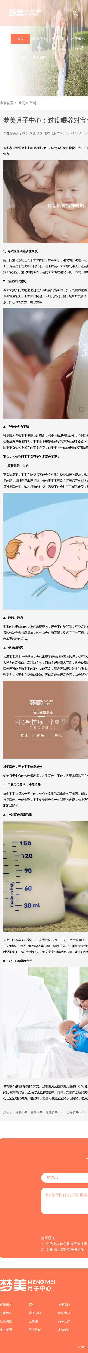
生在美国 (20, 48)
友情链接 (64, 1329)
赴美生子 (21, 1112)
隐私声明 (64, 1313)
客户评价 (20, 57)
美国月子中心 (55, 1112)
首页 (20, 38)
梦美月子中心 (76, 1112)
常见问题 (59, 48)
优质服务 (39, 38)
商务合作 (64, 1321)
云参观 (78, 48)
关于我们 (64, 1304)
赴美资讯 (78, 38)
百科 (39, 48)
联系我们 (39, 57)
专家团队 (59, 38)
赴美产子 (37, 1112)
